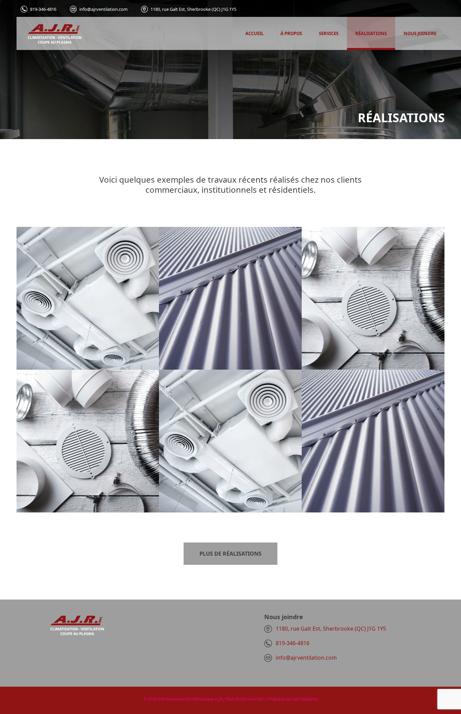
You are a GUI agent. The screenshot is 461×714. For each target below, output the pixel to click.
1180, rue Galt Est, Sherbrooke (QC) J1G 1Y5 (193, 9)
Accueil (254, 33)
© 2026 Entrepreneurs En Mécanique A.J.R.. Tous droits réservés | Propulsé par (218, 699)
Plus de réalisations (230, 553)
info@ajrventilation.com (103, 9)
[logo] (49, 33)
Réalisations (371, 33)
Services (328, 33)
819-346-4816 (43, 9)
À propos (291, 33)
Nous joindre (420, 33)
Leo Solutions (305, 699)
